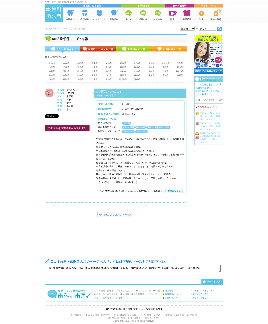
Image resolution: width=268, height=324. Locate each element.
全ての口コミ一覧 (62, 49)
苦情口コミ (157, 14)
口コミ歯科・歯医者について (201, 14)
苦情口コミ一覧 (169, 49)
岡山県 (95, 75)
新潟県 (180, 67)
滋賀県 (109, 71)
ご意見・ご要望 (200, 298)
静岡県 (52, 71)
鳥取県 (66, 75)
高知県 (166, 75)
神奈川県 (166, 63)
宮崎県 (109, 79)
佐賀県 (52, 79)
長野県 (166, 67)
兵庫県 (166, 71)
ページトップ (213, 281)
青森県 (66, 63)
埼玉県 (52, 67)
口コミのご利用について (210, 100)
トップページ (52, 28)
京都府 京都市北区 (106, 95)
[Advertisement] (208, 201)
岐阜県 (80, 71)
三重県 (95, 71)
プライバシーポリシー (203, 291)
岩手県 (95, 63)
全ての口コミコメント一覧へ (115, 214)
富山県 (109, 67)
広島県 (80, 75)
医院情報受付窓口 (201, 294)
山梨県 (151, 67)
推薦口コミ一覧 (133, 49)
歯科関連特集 (172, 14)
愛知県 (66, 71)
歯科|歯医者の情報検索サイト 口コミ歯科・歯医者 (54, 13)
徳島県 (137, 75)
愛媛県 (151, 75)
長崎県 (66, 79)
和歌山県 (180, 71)
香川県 (123, 75)
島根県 (52, 75)
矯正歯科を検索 (84, 14)
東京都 (151, 63)
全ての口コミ (128, 14)
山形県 (137, 63)
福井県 (137, 67)
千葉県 (180, 63)
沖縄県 (137, 79)
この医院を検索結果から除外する (67, 128)
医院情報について (173, 294)
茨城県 (66, 67)
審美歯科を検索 (114, 14)
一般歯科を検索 (70, 14)
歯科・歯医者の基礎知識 (187, 14)
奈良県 (137, 71)
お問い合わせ (171, 298)
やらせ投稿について (207, 106)
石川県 (123, 67)
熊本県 (95, 79)
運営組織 (169, 291)
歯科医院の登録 (216, 14)
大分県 (80, 79)
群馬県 (80, 67)
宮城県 (109, 63)
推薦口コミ (143, 14)
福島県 (123, 63)
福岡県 (180, 75)
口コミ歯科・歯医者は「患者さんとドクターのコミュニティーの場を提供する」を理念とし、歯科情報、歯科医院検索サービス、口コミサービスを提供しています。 (127, 294)
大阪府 (151, 71)
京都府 (123, 71)
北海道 (52, 63)
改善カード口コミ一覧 (98, 49)
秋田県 (80, 63)
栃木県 (95, 67)
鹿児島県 (123, 79)
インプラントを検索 (99, 14)
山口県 (109, 75)
